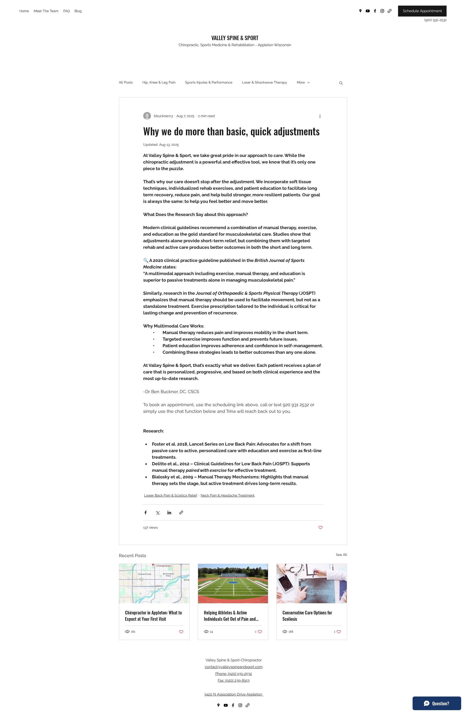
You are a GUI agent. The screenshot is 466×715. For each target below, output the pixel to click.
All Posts (126, 82)
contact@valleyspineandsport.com (234, 667)
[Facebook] (375, 11)
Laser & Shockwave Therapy (264, 82)
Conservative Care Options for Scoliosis (307, 615)
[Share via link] (181, 512)
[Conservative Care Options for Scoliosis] (312, 583)
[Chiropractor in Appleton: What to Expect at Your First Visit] (154, 583)
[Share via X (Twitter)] (157, 512)
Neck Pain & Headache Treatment (228, 495)
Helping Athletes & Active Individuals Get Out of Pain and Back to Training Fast (230, 615)
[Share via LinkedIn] (169, 512)
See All (341, 555)
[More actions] (320, 116)
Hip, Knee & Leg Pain (158, 82)
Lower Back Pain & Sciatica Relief (170, 495)
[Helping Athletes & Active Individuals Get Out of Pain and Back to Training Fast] (233, 583)
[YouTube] (367, 11)
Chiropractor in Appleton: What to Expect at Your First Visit (153, 615)
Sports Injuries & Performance (208, 82)
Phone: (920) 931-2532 (233, 674)
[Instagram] (382, 11)
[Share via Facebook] (145, 512)
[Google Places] (360, 11)
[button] (341, 83)
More (301, 82)
